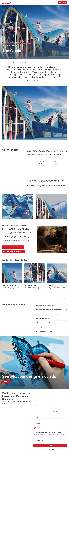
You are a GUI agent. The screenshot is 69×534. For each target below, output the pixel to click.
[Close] (65, 428)
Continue (50, 445)
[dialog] (34, 267)
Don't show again (50, 449)
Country (35, 437)
